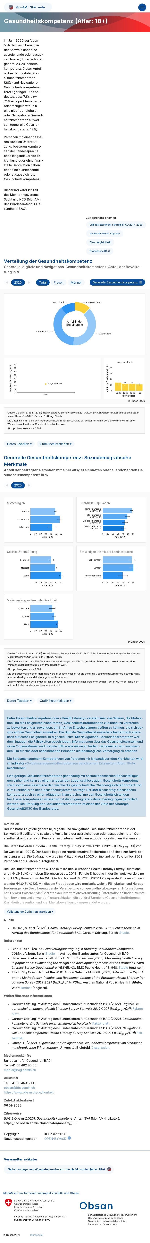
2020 (18, 282)
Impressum (36, 1234)
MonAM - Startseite (30, 7)
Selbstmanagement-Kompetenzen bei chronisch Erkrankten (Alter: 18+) (80, 763)
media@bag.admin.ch (20, 1070)
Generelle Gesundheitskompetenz (115, 282)
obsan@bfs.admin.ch (19, 1088)
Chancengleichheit (100, 242)
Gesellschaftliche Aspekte (105, 233)
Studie (124, 933)
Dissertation (100, 1047)
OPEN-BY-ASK (55, 1139)
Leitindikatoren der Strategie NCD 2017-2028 (116, 224)
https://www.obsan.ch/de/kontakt (29, 1092)
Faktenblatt (100, 1023)
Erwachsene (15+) (100, 251)
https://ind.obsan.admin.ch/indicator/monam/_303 (41, 1123)
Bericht (26, 988)
